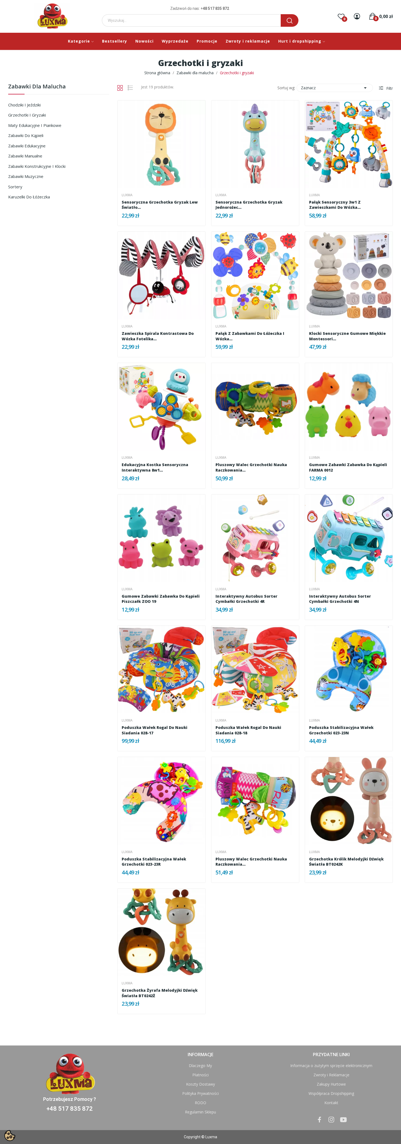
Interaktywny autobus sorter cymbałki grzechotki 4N (340, 599)
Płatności (200, 1074)
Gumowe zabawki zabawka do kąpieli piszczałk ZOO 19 (161, 599)
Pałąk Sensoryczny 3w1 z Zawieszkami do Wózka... (335, 204)
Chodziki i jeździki (24, 105)
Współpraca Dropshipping (331, 1093)
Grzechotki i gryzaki (27, 115)
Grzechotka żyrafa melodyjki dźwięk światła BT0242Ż (159, 993)
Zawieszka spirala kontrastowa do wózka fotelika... (158, 336)
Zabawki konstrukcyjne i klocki (36, 166)
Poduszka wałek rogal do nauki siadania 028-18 (248, 730)
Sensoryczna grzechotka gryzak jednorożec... (249, 204)
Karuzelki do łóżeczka (29, 196)
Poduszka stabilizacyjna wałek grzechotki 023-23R (154, 861)
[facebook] (319, 1119)
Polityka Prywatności (200, 1093)
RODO (200, 1102)
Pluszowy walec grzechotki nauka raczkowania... (251, 467)
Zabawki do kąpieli (25, 135)
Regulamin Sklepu (200, 1112)
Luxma (127, 195)
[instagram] (331, 1119)
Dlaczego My (200, 1065)
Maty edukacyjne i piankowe (34, 125)
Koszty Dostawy (200, 1084)
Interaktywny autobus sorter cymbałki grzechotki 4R (246, 599)
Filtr (389, 88)
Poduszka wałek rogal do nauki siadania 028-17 (154, 730)
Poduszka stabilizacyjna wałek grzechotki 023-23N (341, 730)
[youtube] (343, 1119)
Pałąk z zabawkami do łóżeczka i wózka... (250, 336)
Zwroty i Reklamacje (331, 1074)
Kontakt (331, 1102)
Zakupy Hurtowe (331, 1084)
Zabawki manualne (25, 156)
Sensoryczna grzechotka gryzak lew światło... (160, 204)
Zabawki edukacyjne (27, 145)
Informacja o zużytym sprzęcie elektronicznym (331, 1065)
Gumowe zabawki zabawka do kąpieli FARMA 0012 (348, 467)
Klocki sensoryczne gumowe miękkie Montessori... (347, 336)
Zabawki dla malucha (37, 87)
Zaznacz (335, 88)
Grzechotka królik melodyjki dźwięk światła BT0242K (346, 861)
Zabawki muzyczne (25, 176)
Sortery (15, 186)
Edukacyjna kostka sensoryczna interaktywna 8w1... (155, 467)
